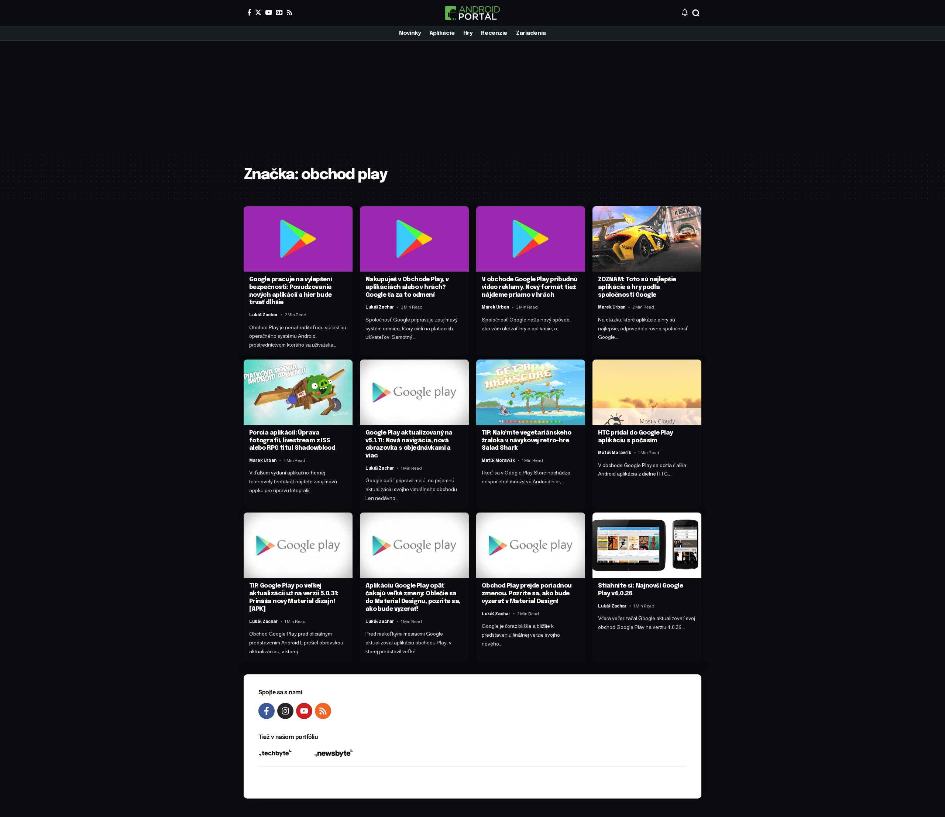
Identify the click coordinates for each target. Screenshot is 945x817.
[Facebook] (249, 12)
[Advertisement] (472, 96)
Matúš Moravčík (498, 460)
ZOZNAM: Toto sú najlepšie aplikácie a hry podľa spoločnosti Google (637, 287)
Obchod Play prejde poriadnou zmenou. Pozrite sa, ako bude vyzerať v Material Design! (527, 594)
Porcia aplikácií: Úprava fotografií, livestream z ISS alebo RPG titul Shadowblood (292, 441)
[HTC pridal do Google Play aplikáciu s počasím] (646, 392)
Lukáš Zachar (263, 314)
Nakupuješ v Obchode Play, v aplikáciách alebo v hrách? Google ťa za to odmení (407, 287)
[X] (258, 12)
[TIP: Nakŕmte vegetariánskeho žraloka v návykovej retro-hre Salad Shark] (530, 392)
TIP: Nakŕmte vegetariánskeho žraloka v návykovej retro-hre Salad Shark (526, 441)
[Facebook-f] (266, 711)
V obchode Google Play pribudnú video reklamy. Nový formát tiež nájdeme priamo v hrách (530, 287)
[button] (696, 13)
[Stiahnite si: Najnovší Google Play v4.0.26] (646, 545)
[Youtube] (304, 711)
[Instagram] (285, 711)
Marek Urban (495, 307)
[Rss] (290, 12)
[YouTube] (268, 12)
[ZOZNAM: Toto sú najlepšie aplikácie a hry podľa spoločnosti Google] (646, 239)
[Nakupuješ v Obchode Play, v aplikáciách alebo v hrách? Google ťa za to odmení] (414, 239)
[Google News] (279, 12)
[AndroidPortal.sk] (472, 13)
